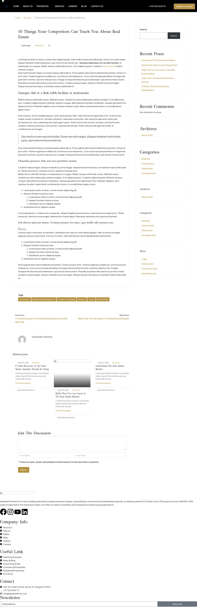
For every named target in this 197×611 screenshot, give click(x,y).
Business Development (44, 299)
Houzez (82, 299)
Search (143, 29)
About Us (28, 6)
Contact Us (97, 6)
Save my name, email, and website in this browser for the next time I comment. (59, 462)
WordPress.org (149, 273)
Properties (43, 6)
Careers (72, 6)
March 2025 (147, 135)
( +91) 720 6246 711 (157, 6)
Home (16, 6)
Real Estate (102, 299)
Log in (144, 259)
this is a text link (109, 66)
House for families (66, 299)
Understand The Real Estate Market (158, 60)
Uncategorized (149, 173)
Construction (148, 163)
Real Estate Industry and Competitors (160, 65)
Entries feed (147, 263)
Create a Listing (184, 6)
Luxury (91, 299)
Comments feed (149, 268)
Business (27, 18)
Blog (84, 6)
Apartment (24, 299)
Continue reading (22, 383)
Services (59, 6)
